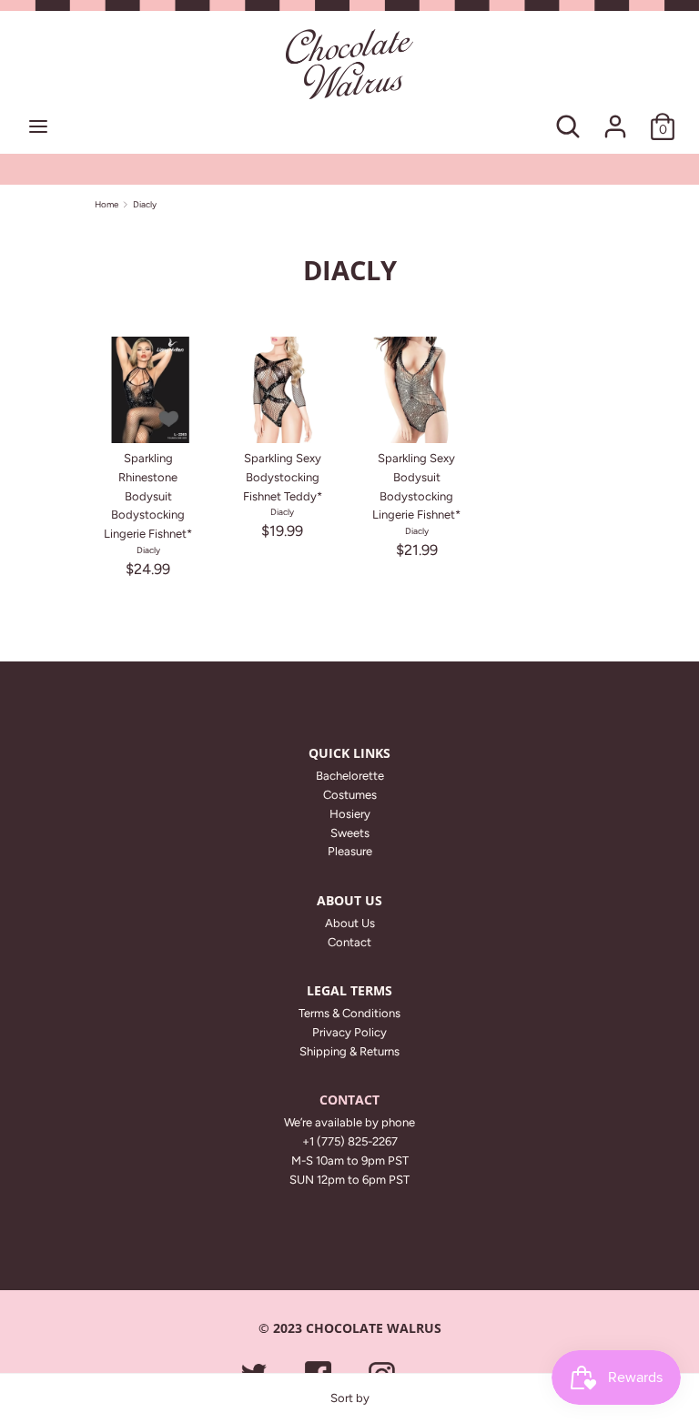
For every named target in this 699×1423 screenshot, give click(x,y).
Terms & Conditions (349, 1013)
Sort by (350, 1398)
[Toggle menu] (38, 126)
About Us (350, 923)
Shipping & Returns (349, 1051)
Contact (349, 942)
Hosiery (349, 814)
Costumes (350, 795)
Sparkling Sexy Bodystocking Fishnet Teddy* (282, 477)
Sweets (350, 833)
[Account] (615, 117)
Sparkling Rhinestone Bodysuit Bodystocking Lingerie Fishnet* (148, 495)
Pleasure (350, 851)
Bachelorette (350, 775)
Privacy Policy (349, 1032)
